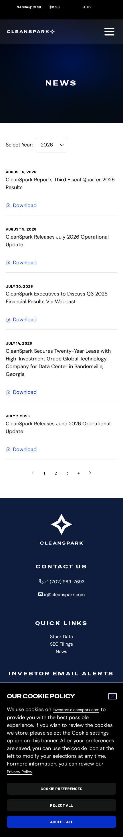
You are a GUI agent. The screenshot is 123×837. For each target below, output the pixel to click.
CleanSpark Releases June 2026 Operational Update (58, 427)
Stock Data (69, 636)
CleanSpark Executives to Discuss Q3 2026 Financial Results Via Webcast (57, 297)
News (69, 651)
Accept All (61, 821)
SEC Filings (69, 644)
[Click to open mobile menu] (109, 31)
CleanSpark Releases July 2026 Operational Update (57, 240)
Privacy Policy (19, 771)
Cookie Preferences (61, 788)
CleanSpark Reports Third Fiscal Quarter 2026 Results (60, 183)
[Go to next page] (90, 473)
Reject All (61, 805)
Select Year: (19, 144)
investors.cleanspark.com (76, 709)
